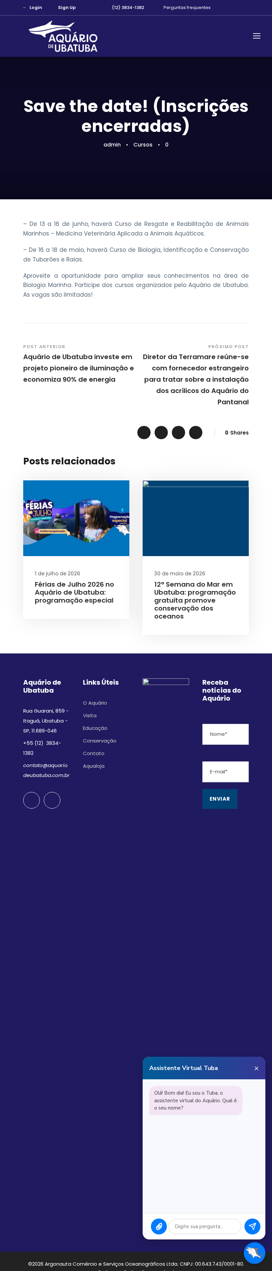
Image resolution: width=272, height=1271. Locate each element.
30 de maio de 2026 (179, 573)
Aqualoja (93, 765)
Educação (95, 728)
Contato (93, 753)
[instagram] (247, 7)
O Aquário (95, 702)
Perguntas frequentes (187, 7)
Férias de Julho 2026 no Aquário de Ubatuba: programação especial (74, 592)
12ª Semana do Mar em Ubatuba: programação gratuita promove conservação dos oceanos (195, 600)
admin (112, 144)
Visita (90, 715)
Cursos (143, 144)
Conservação (99, 740)
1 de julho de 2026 (57, 573)
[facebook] (224, 7)
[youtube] (235, 7)
